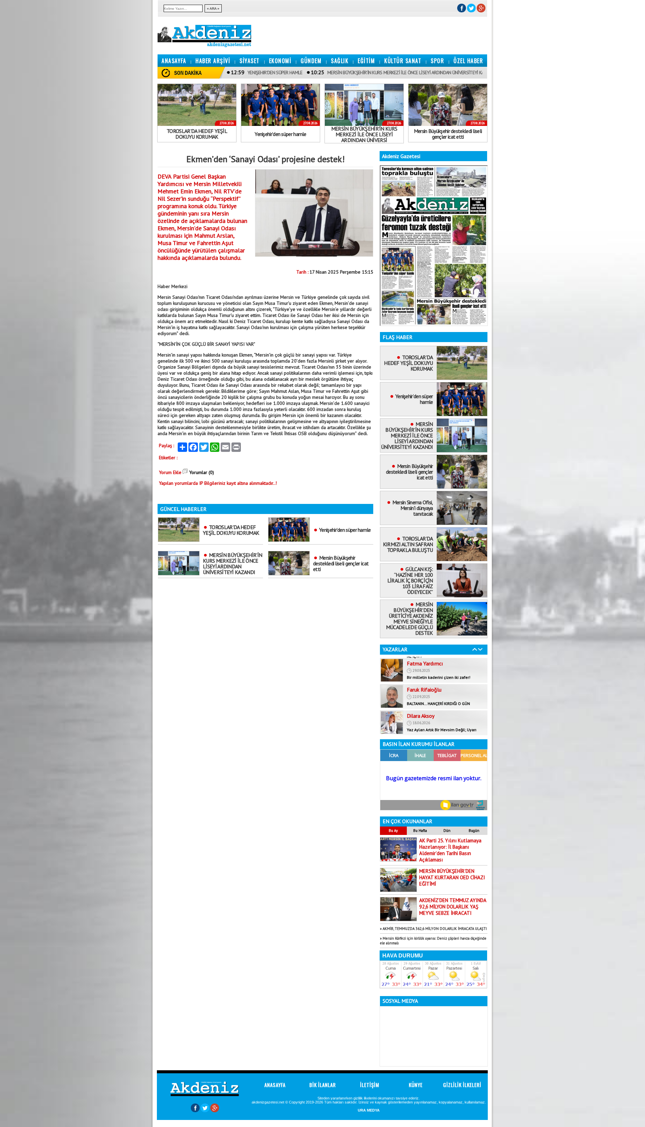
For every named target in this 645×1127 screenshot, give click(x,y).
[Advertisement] (20, 100)
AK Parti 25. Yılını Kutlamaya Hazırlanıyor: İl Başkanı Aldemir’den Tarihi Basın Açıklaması (450, 850)
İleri (480, 649)
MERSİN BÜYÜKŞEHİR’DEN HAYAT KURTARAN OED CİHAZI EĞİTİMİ (452, 877)
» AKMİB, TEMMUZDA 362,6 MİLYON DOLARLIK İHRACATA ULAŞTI (433, 928)
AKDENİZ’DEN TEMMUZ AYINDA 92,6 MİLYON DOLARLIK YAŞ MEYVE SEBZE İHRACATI (452, 906)
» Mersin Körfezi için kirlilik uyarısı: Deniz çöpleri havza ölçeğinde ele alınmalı (433, 940)
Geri (474, 649)
